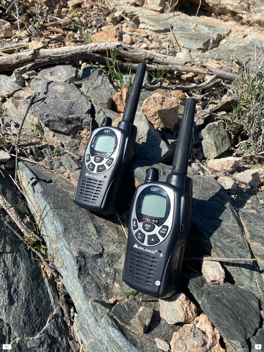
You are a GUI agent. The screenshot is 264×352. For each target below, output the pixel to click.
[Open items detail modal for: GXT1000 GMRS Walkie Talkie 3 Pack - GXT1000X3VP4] (157, 283)
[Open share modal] (258, 346)
